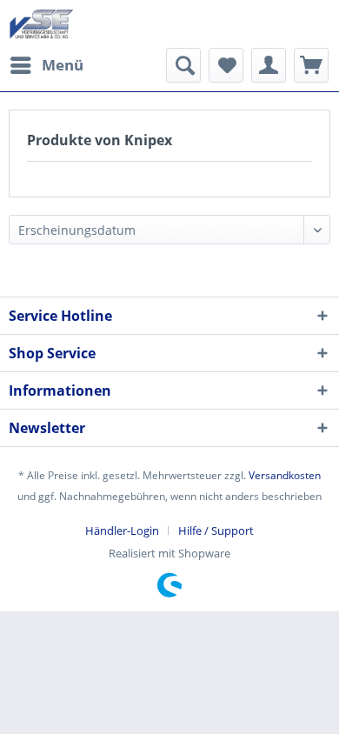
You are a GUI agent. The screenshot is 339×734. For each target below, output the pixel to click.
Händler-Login (122, 530)
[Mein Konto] (268, 65)
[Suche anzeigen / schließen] (183, 65)
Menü (62, 65)
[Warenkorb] (311, 65)
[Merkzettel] (226, 65)
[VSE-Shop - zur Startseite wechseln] (41, 24)
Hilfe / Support (216, 530)
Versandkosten (285, 475)
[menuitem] (46, 65)
